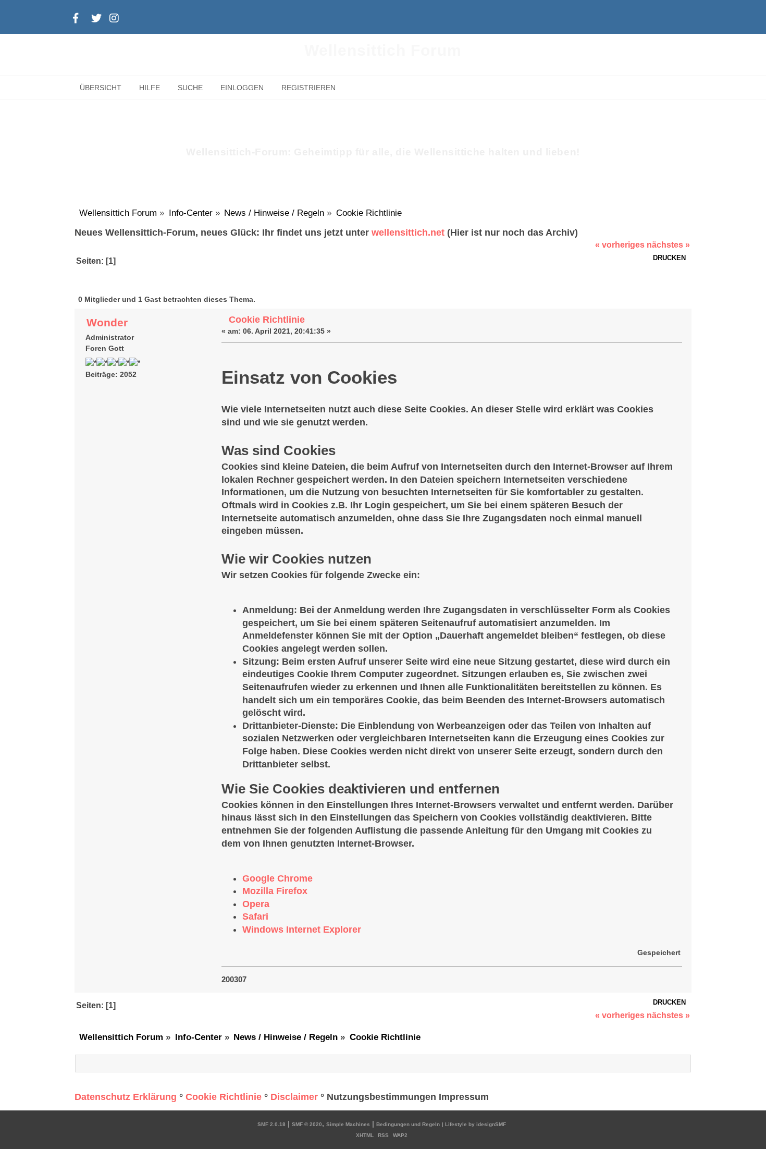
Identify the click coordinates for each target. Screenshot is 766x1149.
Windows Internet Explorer (301, 929)
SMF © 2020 (307, 1124)
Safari (255, 916)
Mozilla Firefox (274, 891)
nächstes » (668, 244)
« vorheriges (620, 244)
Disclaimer (294, 1097)
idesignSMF (491, 1124)
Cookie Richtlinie (267, 319)
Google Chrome (277, 878)
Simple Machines (348, 1124)
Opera (255, 904)
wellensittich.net (408, 232)
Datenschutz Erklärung (126, 1097)
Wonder (107, 322)
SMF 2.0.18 (271, 1124)
